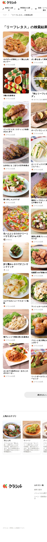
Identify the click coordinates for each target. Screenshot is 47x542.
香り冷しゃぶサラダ (11, 199)
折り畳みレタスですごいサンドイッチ (15, 265)
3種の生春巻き (9, 95)
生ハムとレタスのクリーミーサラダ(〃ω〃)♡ (15, 234)
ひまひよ (9, 239)
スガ (7, 270)
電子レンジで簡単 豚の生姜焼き (16, 337)
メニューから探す (40, 493)
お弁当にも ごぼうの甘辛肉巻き (16, 165)
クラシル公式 (10, 65)
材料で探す (38, 490)
